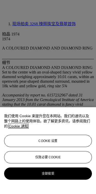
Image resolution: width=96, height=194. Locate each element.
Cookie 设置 (47, 141)
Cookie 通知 (18, 126)
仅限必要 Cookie (47, 157)
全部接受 (48, 173)
